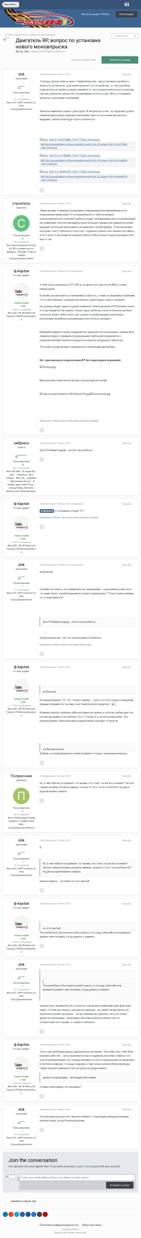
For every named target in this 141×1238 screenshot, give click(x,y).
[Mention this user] (42, 190)
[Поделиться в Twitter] (16, 1214)
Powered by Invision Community (70, 1232)
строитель (21, 203)
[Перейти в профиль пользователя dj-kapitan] (21, 291)
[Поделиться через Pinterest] (45, 1214)
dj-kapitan (21, 271)
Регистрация (126, 14)
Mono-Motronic (56, 51)
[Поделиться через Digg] (28, 1214)
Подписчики (121, 36)
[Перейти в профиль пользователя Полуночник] (21, 796)
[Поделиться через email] (39, 1214)
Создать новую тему (83, 59)
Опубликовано (55, 74)
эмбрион (21, 443)
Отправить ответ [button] (120, 1185)
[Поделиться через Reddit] (11, 1214)
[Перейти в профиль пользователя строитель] (21, 223)
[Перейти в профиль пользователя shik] (6, 39)
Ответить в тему (120, 59)
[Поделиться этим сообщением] (134, 74)
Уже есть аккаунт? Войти (95, 14)
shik (26, 51)
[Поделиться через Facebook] (22, 1214)
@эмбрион (47, 511)
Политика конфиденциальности (59, 1225)
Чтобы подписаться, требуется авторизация (30, 34)
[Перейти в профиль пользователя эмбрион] (21, 456)
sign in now (83, 1166)
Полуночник (21, 776)
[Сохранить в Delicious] (33, 1214)
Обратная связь (91, 1225)
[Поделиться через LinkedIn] (5, 1214)
